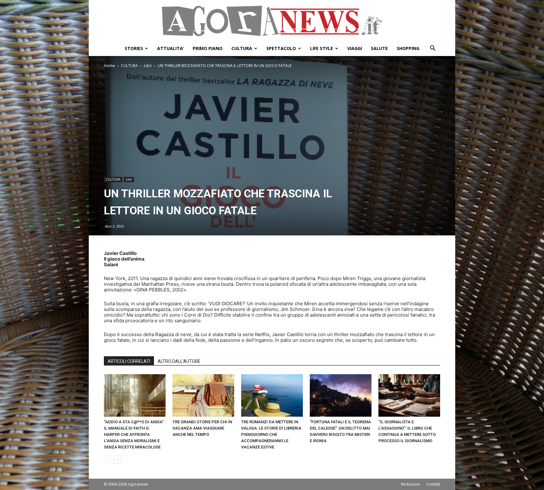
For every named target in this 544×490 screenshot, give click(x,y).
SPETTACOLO (281, 48)
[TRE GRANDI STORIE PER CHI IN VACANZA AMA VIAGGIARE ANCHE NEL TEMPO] (203, 395)
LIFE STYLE (321, 48)
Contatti (433, 484)
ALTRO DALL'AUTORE (179, 361)
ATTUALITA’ (170, 48)
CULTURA (241, 48)
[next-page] (118, 460)
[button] (432, 49)
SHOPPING (408, 48)
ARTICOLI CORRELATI (129, 361)
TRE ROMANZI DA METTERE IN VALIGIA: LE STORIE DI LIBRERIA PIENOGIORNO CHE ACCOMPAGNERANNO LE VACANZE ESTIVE (271, 434)
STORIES (134, 48)
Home (109, 65)
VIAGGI (354, 48)
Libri (148, 65)
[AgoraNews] (272, 21)
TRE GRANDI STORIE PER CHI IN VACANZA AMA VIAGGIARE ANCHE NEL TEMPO (202, 428)
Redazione (410, 484)
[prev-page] (108, 460)
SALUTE (379, 48)
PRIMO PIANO (208, 48)
